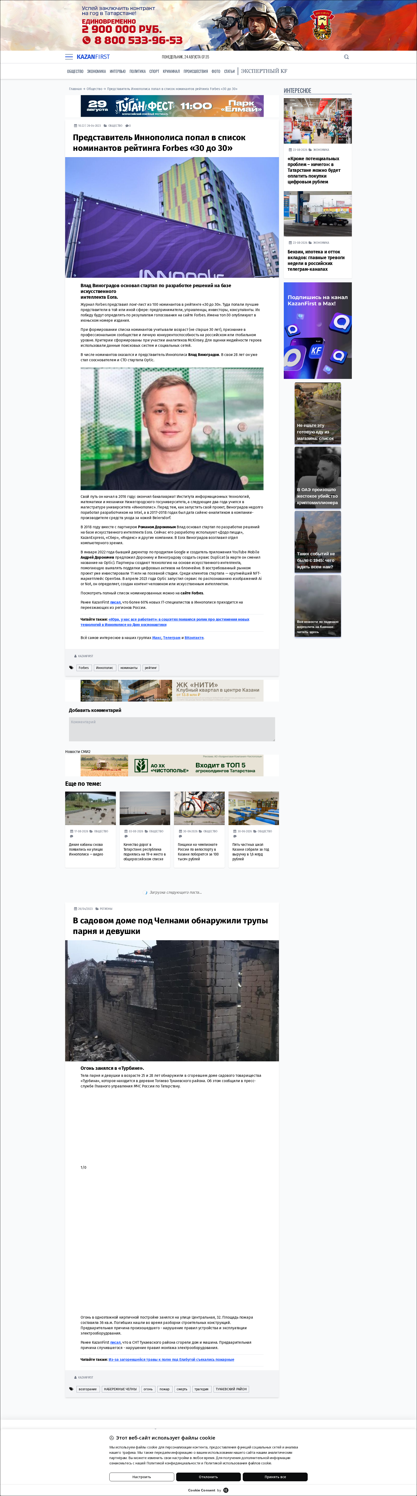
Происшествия (196, 71)
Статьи (229, 71)
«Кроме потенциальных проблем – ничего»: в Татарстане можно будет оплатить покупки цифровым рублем (314, 170)
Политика (138, 71)
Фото (216, 71)
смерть (182, 1369)
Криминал (171, 71)
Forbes (84, 668)
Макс (156, 637)
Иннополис (104, 668)
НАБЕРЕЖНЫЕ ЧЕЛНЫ (120, 1369)
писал (115, 1322)
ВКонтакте (194, 637)
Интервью (118, 71)
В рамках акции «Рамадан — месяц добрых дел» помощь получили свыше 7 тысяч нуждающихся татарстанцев (168, 1409)
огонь (148, 1369)
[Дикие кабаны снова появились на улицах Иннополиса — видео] (90, 808)
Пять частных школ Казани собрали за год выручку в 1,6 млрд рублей (250, 851)
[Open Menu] (69, 57)
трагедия (201, 1369)
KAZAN (93, 57)
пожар (164, 1369)
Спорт (154, 71)
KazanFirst (85, 656)
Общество (75, 71)
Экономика (96, 71)
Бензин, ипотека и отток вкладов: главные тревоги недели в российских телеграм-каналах (316, 260)
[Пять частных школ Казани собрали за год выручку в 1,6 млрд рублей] (254, 808)
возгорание (88, 1369)
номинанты (129, 668)
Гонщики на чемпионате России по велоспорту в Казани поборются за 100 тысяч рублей (198, 851)
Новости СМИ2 (77, 751)
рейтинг (151, 668)
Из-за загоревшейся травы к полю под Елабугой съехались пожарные (171, 1339)
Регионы (106, 888)
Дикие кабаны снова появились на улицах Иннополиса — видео (86, 849)
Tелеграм (171, 637)
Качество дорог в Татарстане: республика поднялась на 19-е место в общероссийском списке (145, 851)
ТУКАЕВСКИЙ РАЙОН (231, 1369)
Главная (75, 89)
